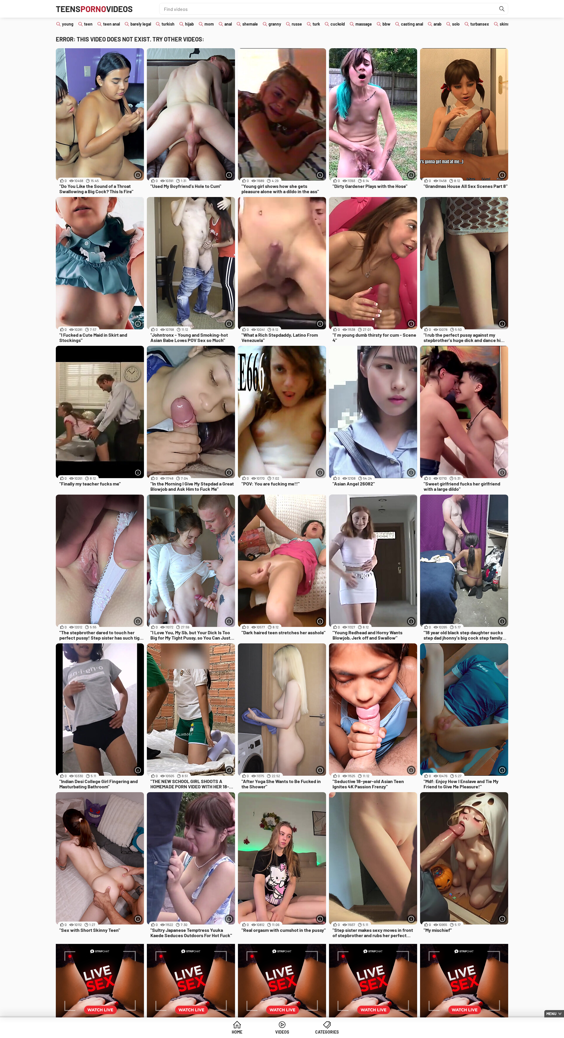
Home (237, 1031)
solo (456, 23)
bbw (386, 23)
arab (438, 23)
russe (297, 23)
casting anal (412, 23)
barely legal (140, 23)
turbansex (479, 23)
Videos (282, 1031)
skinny (506, 23)
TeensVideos (94, 9)
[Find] (502, 9)
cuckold (337, 23)
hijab (189, 23)
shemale (250, 23)
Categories (327, 1031)
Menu (551, 1013)
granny (274, 23)
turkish (168, 23)
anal (228, 23)
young (67, 23)
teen (88, 23)
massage (363, 23)
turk (316, 23)
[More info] (138, 175)
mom (209, 23)
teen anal (111, 23)
